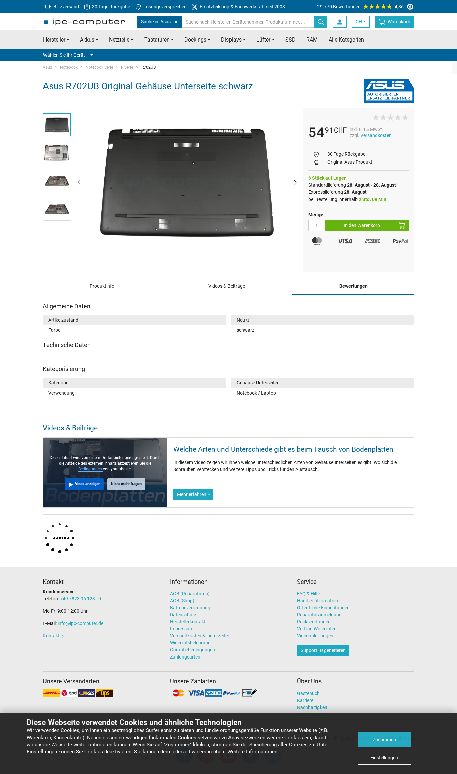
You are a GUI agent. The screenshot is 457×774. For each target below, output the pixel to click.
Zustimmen (384, 739)
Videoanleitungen (315, 635)
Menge (315, 214)
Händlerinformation (317, 600)
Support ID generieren (323, 650)
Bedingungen (90, 469)
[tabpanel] (187, 181)
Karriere (305, 700)
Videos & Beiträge (226, 286)
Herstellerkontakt (188, 621)
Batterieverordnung (190, 607)
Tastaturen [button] (157, 39)
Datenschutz (183, 614)
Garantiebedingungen (192, 649)
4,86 (360, 6)
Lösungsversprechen (164, 6)
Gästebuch (308, 693)
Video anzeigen (87, 484)
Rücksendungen (314, 621)
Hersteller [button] (54, 39)
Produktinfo (102, 286)
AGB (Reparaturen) (190, 593)
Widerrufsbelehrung (190, 642)
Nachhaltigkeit (312, 707)
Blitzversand (65, 6)
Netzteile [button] (119, 39)
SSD (290, 39)
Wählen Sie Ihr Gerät (64, 55)
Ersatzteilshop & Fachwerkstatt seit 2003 (242, 6)
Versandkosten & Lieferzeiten (200, 635)
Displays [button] (231, 39)
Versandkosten (376, 135)
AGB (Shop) (182, 600)
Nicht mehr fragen (126, 484)
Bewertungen (353, 286)
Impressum (181, 628)
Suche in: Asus (156, 21)
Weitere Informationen (252, 752)
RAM (312, 39)
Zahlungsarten (185, 657)
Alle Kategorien (346, 39)
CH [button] (359, 21)
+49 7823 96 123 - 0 (80, 598)
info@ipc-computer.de (80, 623)
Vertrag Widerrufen (317, 628)
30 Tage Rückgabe (110, 6)
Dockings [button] (195, 39)
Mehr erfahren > (193, 494)
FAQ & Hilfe (308, 593)
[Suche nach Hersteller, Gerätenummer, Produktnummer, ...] (320, 22)
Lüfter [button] (263, 39)
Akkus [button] (87, 39)
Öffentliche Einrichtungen (323, 607)
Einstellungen (384, 757)
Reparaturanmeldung (319, 614)
